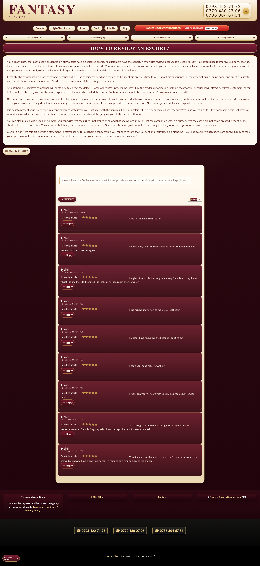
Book (97, 28)
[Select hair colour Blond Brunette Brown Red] (162, 38)
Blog (124, 28)
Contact (162, 497)
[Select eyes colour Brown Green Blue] (226, 38)
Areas (83, 28)
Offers (101, 497)
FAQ (93, 497)
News (118, 556)
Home (109, 556)
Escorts (40, 28)
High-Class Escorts (62, 28)
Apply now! (211, 28)
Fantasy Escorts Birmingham (225, 497)
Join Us (111, 28)
